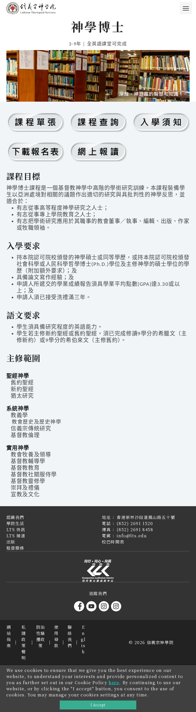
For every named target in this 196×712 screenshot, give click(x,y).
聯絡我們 (70, 636)
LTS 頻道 (16, 536)
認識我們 (15, 517)
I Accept (98, 704)
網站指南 (9, 636)
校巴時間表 (113, 542)
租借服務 (15, 548)
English (83, 639)
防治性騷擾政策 (40, 636)
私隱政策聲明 (23, 642)
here (114, 682)
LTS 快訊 (16, 529)
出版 (10, 542)
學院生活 (15, 523)
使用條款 (56, 636)
